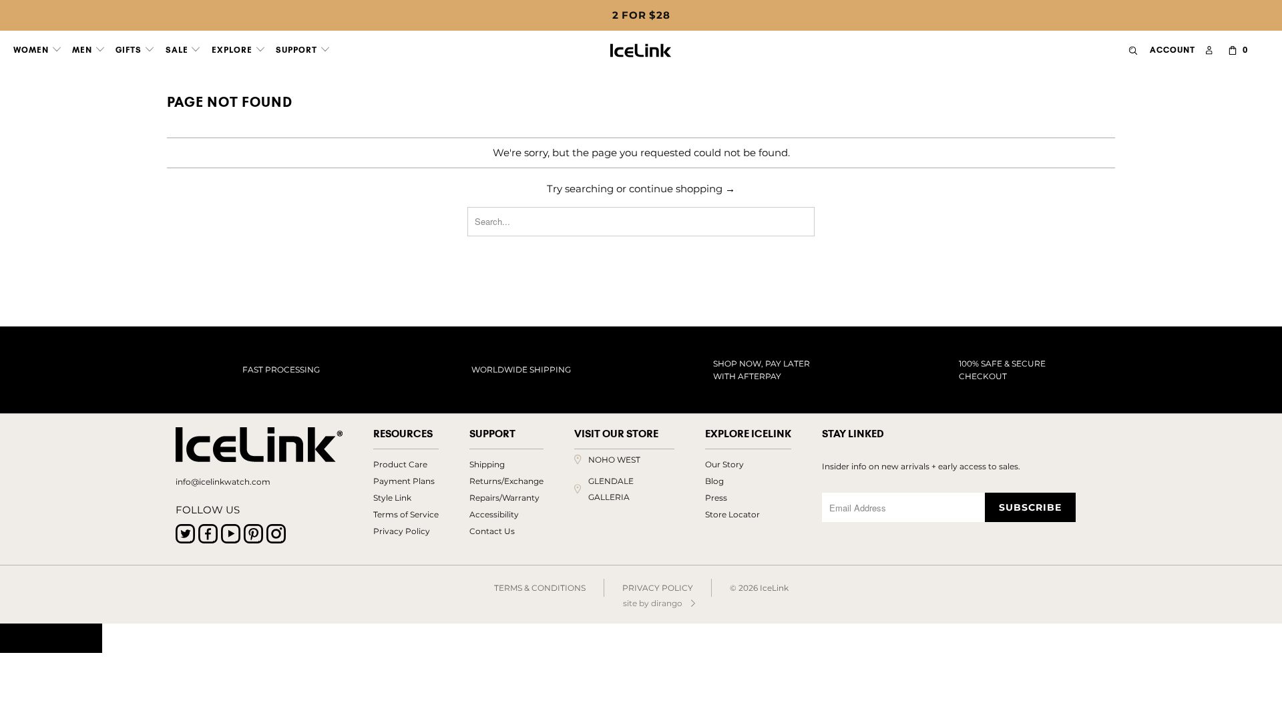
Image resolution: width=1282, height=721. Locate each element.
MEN (83, 50)
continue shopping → (682, 188)
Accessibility (494, 514)
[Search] (1133, 50)
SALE (178, 50)
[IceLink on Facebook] (208, 533)
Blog (714, 481)
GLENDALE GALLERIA (611, 489)
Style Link (392, 498)
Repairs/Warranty (504, 498)
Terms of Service (406, 514)
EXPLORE (233, 50)
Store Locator (732, 514)
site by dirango (652, 603)
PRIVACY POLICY (657, 588)
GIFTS (130, 50)
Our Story (724, 464)
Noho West (614, 460)
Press (716, 498)
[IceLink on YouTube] (230, 533)
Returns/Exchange (506, 481)
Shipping (487, 464)
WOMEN (32, 50)
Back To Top (51, 638)
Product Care (400, 464)
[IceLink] (640, 47)
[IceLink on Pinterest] (253, 533)
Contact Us (492, 531)
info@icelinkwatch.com (223, 482)
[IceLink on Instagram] (276, 533)
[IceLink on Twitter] (185, 533)
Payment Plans (404, 481)
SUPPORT (298, 50)
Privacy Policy (401, 531)
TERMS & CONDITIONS (540, 588)
